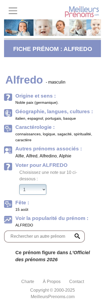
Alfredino (48, 156)
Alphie (65, 156)
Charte (27, 281)
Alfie (19, 156)
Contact (76, 281)
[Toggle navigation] (13, 10)
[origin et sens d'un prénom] (77, 236)
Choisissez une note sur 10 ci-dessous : (48, 175)
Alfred (31, 156)
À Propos (52, 281)
